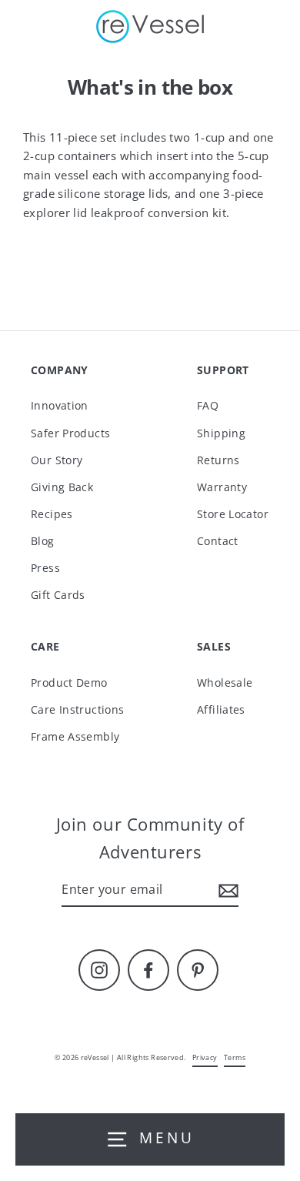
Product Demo (69, 682)
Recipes (52, 514)
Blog (43, 541)
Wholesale (224, 682)
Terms (234, 1057)
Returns (218, 460)
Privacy (205, 1057)
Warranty (222, 487)
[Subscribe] (226, 891)
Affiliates (221, 709)
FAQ (207, 405)
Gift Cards (58, 594)
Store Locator (232, 514)
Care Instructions (78, 709)
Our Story (56, 460)
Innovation (59, 405)
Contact (217, 541)
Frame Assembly (75, 736)
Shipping (221, 433)
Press (45, 567)
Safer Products (70, 433)
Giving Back (62, 487)
